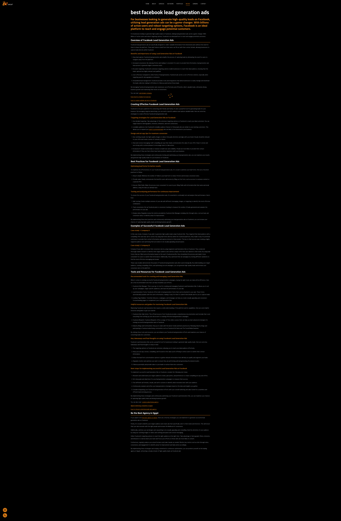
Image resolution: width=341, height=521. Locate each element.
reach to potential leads (156, 129)
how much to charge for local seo (141, 96)
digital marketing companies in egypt (142, 405)
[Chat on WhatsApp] (5, 510)
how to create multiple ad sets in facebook (143, 100)
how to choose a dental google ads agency (144, 409)
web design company (145, 93)
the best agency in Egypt (149, 417)
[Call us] (5, 515)
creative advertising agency (150, 402)
